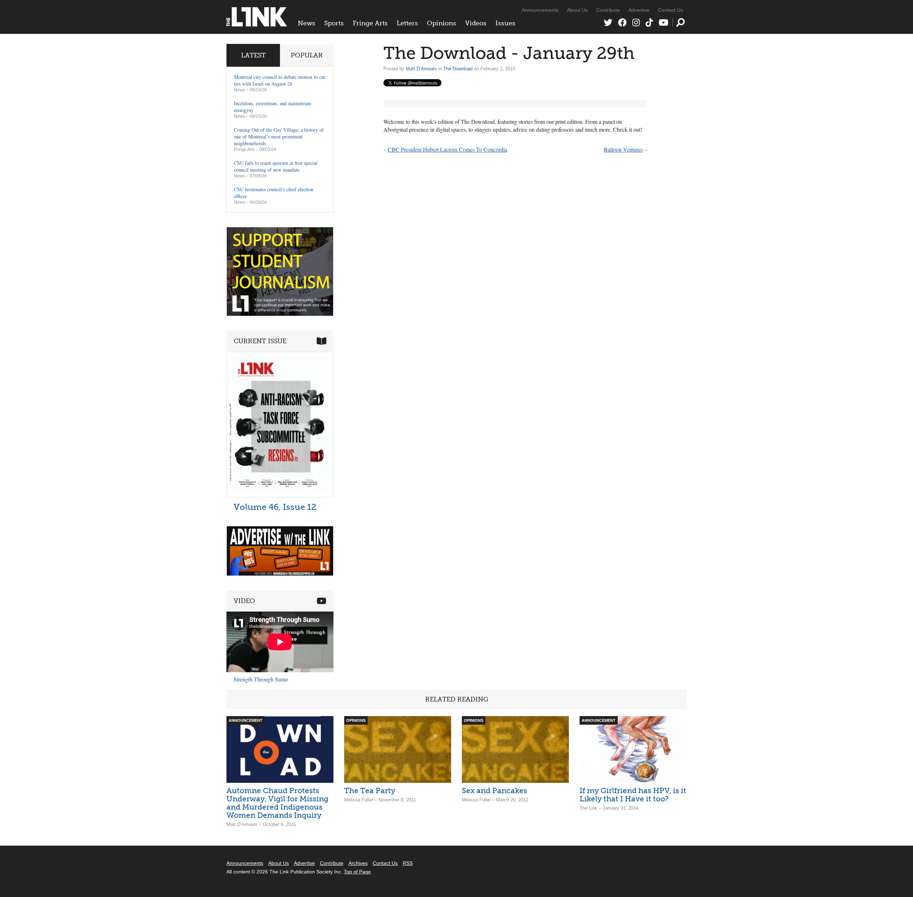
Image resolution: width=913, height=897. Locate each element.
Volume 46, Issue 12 (275, 507)
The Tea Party (369, 790)
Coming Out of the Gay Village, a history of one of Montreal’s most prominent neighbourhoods (279, 136)
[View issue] (279, 495)
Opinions (441, 23)
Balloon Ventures (623, 149)
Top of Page (357, 872)
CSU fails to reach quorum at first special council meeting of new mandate (275, 166)
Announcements (540, 10)
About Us (577, 10)
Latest (253, 55)
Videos (475, 23)
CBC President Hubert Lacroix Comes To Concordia (447, 149)
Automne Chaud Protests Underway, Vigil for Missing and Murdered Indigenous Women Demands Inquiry (277, 803)
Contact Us (670, 10)
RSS (408, 863)
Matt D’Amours (421, 68)
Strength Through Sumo (261, 679)
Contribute (608, 10)
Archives (358, 863)
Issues (505, 23)
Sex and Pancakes (494, 790)
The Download (458, 68)
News (306, 23)
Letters (407, 23)
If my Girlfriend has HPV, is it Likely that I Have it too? (633, 794)
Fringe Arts (370, 23)
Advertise (638, 10)
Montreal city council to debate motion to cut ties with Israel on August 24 (279, 80)
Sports (334, 23)
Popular (307, 55)
